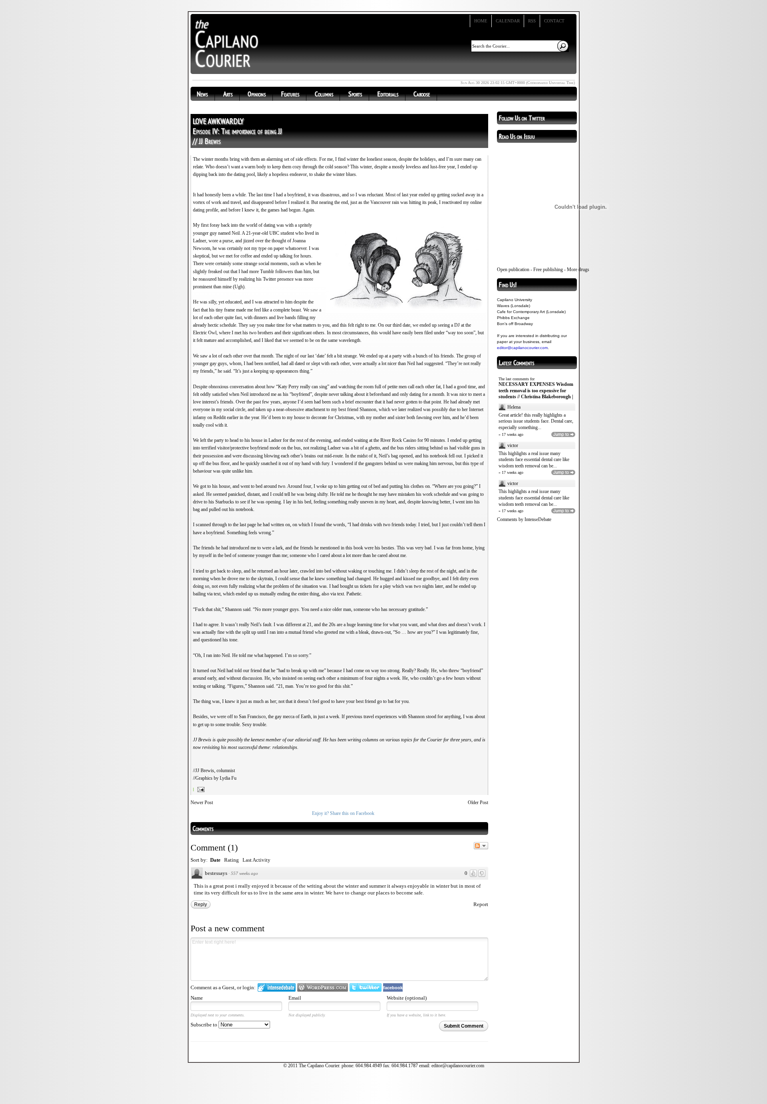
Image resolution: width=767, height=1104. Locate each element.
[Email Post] (200, 789)
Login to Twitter (366, 987)
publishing (553, 269)
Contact (554, 20)
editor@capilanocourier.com (522, 347)
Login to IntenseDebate (277, 987)
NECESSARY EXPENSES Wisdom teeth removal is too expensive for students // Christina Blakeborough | (536, 390)
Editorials (388, 94)
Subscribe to (205, 1025)
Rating (231, 860)
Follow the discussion (481, 845)
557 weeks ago (244, 873)
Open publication (513, 269)
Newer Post (202, 802)
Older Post (478, 802)
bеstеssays (216, 873)
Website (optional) (407, 998)
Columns (324, 94)
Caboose (421, 94)
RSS (532, 20)
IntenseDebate (538, 519)
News (202, 94)
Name (197, 998)
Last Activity (256, 860)
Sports (355, 94)
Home (480, 20)
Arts (227, 94)
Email (294, 998)
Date (215, 860)
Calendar (508, 20)
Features (290, 94)
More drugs (578, 269)
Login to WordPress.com (322, 987)
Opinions (257, 94)
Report (480, 904)
